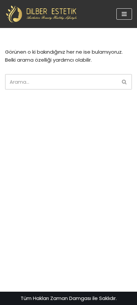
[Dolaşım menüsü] (124, 14)
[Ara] (124, 82)
